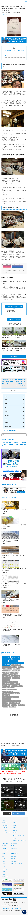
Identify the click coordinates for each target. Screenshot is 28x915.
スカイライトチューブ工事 (18, 835)
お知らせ (13, 858)
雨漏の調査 (4, 848)
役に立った (7, 266)
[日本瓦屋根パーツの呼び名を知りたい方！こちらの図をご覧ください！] (14, 535)
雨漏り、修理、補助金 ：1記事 (17, 685)
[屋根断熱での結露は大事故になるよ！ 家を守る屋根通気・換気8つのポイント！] (14, 594)
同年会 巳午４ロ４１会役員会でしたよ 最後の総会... (7, 350)
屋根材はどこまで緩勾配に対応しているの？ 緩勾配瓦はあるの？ (13, 630)
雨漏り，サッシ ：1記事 (7, 691)
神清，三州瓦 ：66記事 (16, 664)
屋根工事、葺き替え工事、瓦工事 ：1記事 (11, 693)
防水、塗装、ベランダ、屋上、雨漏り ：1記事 (12, 700)
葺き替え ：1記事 (6, 704)
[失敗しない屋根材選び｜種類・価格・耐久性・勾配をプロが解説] (14, 564)
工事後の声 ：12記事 (15, 676)
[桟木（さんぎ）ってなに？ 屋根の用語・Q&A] (14, 550)
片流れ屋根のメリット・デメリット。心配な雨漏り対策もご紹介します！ (13, 525)
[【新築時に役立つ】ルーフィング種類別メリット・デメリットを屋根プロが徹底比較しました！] (14, 609)
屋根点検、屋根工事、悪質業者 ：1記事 (10, 697)
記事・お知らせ (14, 853)
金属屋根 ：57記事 (13, 666)
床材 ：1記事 (5, 706)
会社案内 (3, 820)
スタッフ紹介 (4, 827)
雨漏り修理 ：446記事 (15, 657)
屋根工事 (6, 396)
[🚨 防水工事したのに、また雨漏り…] (20, 804)
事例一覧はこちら (14, 356)
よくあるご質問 (5, 825)
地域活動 (5, 14)
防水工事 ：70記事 (6, 664)
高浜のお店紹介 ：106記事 (8, 662)
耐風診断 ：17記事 (6, 676)
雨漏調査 (6, 422)
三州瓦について (14, 845)
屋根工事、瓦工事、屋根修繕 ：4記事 (10, 681)
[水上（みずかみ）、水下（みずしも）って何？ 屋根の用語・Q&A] (14, 639)
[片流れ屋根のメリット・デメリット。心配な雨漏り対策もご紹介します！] (14, 520)
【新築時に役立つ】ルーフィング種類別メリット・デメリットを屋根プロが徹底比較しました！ (13, 614)
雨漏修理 (6, 419)
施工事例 (3, 853)
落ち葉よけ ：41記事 (7, 670)
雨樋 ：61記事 (5, 666)
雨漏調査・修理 (5, 843)
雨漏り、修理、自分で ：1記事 (9, 687)
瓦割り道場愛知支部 (6, 832)
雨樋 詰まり (16, 442)
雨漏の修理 (4, 845)
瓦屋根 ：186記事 (16, 659)
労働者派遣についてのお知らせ (19, 840)
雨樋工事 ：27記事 (6, 672)
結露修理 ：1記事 (12, 706)
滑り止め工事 (7, 415)
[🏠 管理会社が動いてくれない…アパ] (20, 790)
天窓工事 (6, 411)
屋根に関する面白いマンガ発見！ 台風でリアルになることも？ (20, 382)
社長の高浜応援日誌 (15, 861)
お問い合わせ (6, 908)
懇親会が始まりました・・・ (13, 55)
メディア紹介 (4, 830)
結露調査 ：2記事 (6, 685)
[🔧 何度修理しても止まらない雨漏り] (7, 790)
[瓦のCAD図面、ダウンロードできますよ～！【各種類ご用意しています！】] (14, 579)
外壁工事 (6, 399)
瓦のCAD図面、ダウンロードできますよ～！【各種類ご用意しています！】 (13, 584)
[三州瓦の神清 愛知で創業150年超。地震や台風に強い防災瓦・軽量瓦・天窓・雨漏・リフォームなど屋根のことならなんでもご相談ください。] (8, 900)
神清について (4, 822)
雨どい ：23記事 (6, 674)
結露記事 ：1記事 (21, 704)
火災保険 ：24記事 (15, 672)
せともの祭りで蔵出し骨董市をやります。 (7, 381)
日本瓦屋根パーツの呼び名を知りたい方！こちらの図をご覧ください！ (13, 540)
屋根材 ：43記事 (16, 668)
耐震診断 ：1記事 (6, 695)
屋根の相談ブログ (14, 856)
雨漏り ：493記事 (6, 657)
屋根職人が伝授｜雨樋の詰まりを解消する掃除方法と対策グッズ (13, 510)
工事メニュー (15, 820)
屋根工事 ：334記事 (7, 659)
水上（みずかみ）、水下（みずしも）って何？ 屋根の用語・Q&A (13, 645)
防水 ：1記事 (5, 702)
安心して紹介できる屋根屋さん (17, 863)
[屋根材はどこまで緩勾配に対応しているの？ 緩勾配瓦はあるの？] (14, 624)
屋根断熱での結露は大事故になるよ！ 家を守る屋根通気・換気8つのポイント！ (13, 599)
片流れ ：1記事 (14, 704)
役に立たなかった (18, 266)
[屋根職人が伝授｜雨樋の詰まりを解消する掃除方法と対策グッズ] (14, 505)
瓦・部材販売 (14, 843)
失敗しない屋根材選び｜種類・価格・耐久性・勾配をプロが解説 (13, 569)
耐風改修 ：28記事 (16, 670)
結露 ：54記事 (21, 666)
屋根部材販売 (14, 848)
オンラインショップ (15, 851)
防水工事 (6, 407)
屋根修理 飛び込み (13, 444)
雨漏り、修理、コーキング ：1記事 (10, 689)
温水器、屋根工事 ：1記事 (14, 702)
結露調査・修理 (8, 426)
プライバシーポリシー (16, 908)
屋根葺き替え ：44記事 (7, 668)
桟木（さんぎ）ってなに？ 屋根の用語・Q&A (13, 555)
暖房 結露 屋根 (7, 442)
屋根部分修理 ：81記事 (19, 662)
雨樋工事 (6, 403)
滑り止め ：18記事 (14, 674)
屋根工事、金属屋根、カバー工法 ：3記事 (11, 683)
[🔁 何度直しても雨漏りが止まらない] (7, 804)
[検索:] (14, 434)
